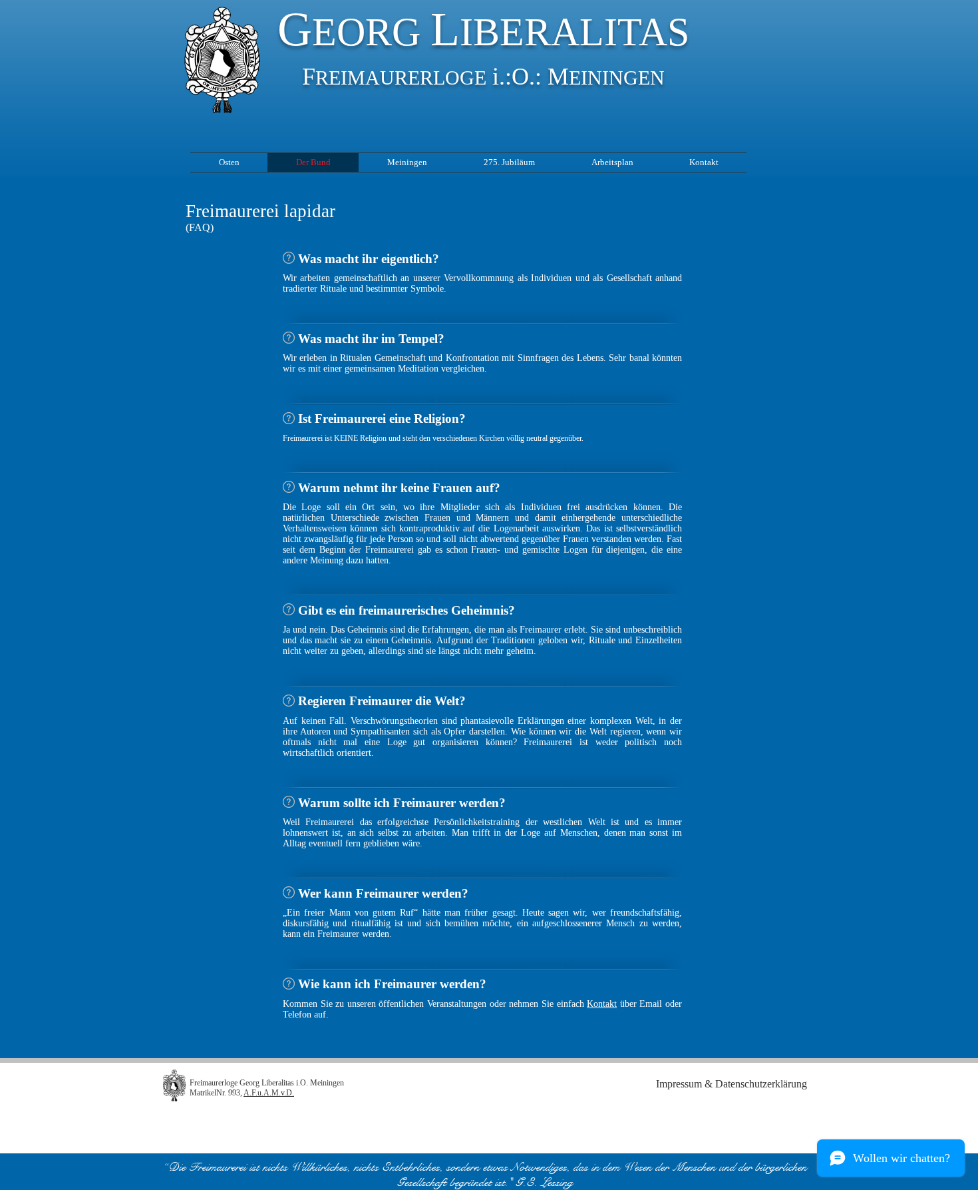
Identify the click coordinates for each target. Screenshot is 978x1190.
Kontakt (602, 1004)
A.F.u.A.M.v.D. (269, 1092)
